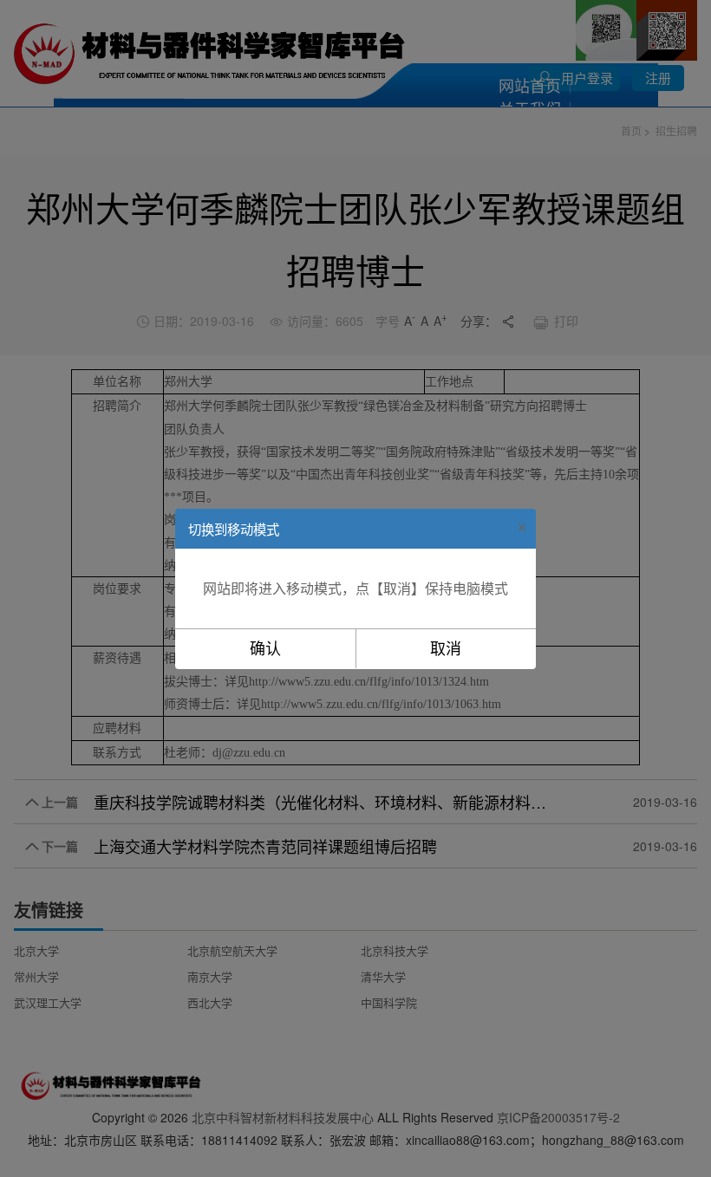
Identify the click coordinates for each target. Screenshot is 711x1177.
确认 (265, 649)
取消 (445, 649)
